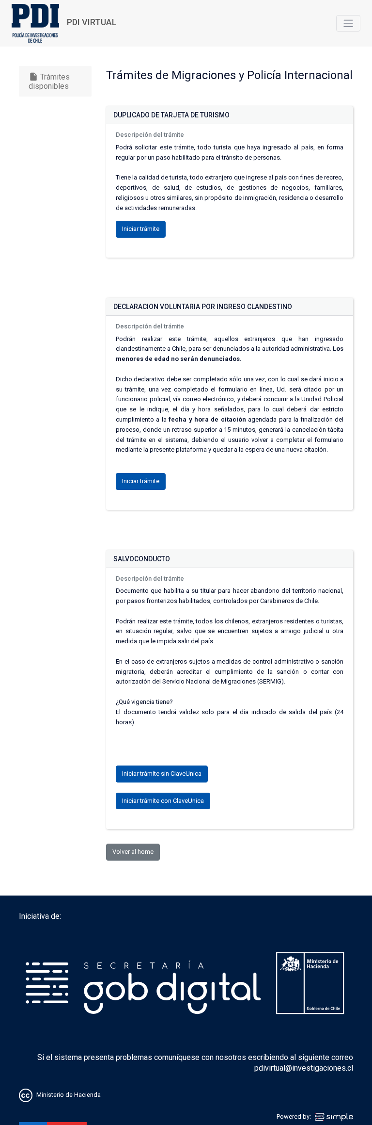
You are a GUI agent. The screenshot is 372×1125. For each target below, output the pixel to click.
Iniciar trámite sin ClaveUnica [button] (162, 773)
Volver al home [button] (133, 851)
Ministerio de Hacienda (68, 1095)
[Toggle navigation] (348, 23)
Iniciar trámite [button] (140, 228)
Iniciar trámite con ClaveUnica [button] (163, 800)
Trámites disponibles (49, 81)
